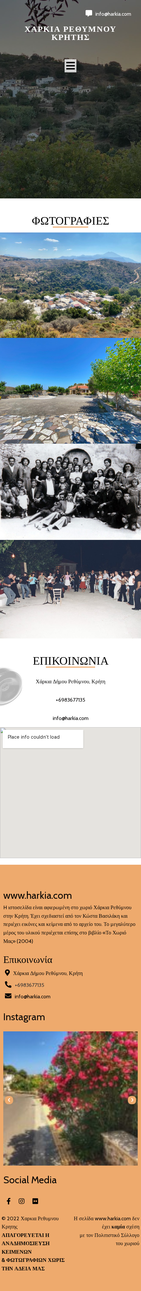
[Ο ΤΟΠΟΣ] (70, 334)
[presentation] (9, 1100)
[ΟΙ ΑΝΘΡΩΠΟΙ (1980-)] (70, 634)
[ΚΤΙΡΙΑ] (70, 439)
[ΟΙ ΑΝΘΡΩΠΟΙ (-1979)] (70, 536)
